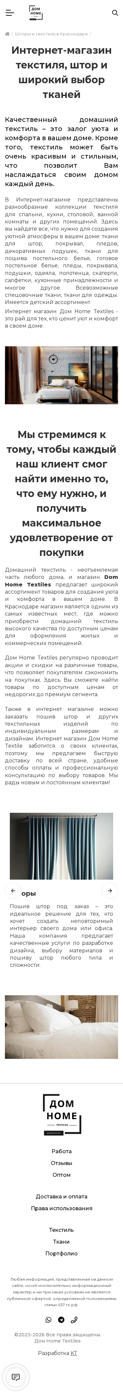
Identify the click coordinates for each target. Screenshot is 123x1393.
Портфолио (61, 1253)
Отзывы (61, 1163)
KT (74, 1353)
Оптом (61, 1175)
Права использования (61, 1208)
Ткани (61, 1242)
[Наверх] (104, 1374)
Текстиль (61, 1230)
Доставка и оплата (62, 1196)
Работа (61, 1151)
